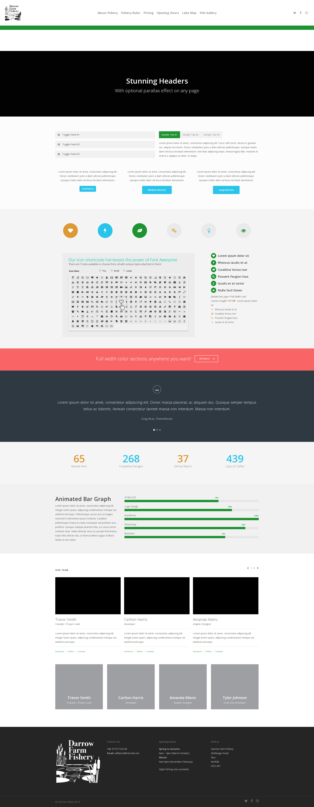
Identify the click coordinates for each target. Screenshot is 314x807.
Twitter (71, 651)
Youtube (81, 651)
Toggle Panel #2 (71, 144)
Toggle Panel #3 (71, 154)
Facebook (59, 651)
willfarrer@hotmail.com (127, 753)
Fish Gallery (208, 12)
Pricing (148, 12)
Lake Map (189, 12)
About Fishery (107, 12)
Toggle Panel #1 (71, 134)
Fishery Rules (130, 12)
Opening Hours (168, 12)
